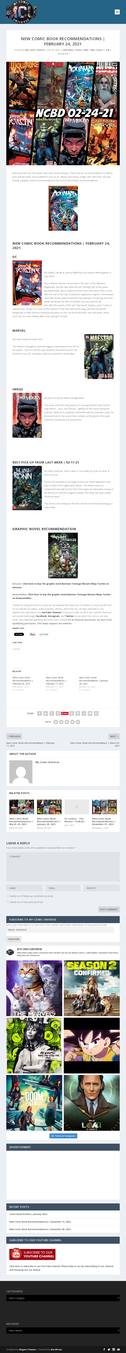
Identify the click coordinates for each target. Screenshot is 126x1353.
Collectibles (68, 49)
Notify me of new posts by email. (26, 902)
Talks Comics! (96, 49)
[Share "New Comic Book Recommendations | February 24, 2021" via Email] (90, 713)
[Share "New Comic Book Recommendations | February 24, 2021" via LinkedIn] (72, 713)
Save (66, 713)
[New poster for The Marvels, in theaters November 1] (34, 988)
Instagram (54, 616)
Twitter (69, 616)
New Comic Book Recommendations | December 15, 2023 (40, 1221)
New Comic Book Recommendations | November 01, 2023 (104, 821)
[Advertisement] (63, 1175)
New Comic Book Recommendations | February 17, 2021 (56, 680)
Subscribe (14, 939)
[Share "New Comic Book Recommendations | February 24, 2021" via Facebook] (39, 713)
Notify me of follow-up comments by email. (31, 896)
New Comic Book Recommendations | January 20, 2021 (93, 680)
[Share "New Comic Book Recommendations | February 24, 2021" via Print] (96, 713)
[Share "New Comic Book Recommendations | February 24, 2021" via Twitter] (46, 713)
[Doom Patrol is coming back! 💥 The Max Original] (34, 1103)
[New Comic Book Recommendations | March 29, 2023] (21, 807)
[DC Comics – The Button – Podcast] (77, 807)
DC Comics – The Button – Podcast (75, 820)
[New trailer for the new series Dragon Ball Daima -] (92, 1045)
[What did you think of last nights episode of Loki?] (34, 1045)
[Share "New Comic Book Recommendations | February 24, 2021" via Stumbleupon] (84, 713)
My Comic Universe (35, 49)
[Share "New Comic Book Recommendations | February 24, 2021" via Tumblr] (58, 713)
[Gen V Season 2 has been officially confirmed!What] (92, 988)
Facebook (41, 616)
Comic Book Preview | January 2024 (28, 1214)
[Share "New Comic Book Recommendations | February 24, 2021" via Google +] (52, 713)
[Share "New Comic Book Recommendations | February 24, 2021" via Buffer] (78, 713)
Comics (78, 49)
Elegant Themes (27, 1349)
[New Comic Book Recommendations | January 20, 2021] (49, 807)
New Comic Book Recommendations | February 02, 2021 (22, 680)
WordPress (56, 1349)
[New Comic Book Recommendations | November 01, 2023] (104, 807)
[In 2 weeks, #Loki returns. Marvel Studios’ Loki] (92, 1103)
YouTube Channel (51, 612)
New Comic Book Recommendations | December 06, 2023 (40, 1229)
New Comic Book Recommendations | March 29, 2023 (21, 821)
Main (85, 49)
